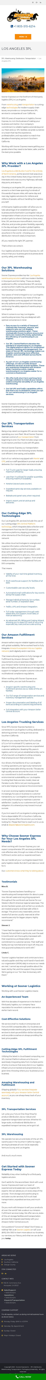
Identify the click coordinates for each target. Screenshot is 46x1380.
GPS (3, 461)
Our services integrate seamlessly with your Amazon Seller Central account (20, 1092)
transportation (28, 105)
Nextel (37, 459)
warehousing (12, 105)
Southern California (11, 1262)
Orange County (9, 1265)
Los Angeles (8, 1260)
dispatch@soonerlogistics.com (21, 825)
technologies (12, 108)
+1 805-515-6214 (24, 26)
